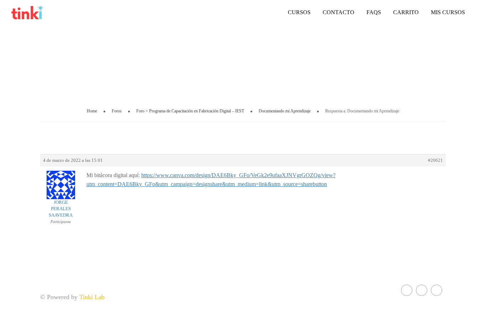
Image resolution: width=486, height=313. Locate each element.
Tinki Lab (92, 297)
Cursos (299, 12)
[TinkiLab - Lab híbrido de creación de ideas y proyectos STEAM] (46, 12)
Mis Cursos (448, 12)
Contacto (338, 12)
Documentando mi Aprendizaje (285, 110)
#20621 (435, 160)
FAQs (373, 12)
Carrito (406, 12)
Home (92, 110)
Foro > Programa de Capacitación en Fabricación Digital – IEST (190, 110)
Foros (117, 110)
